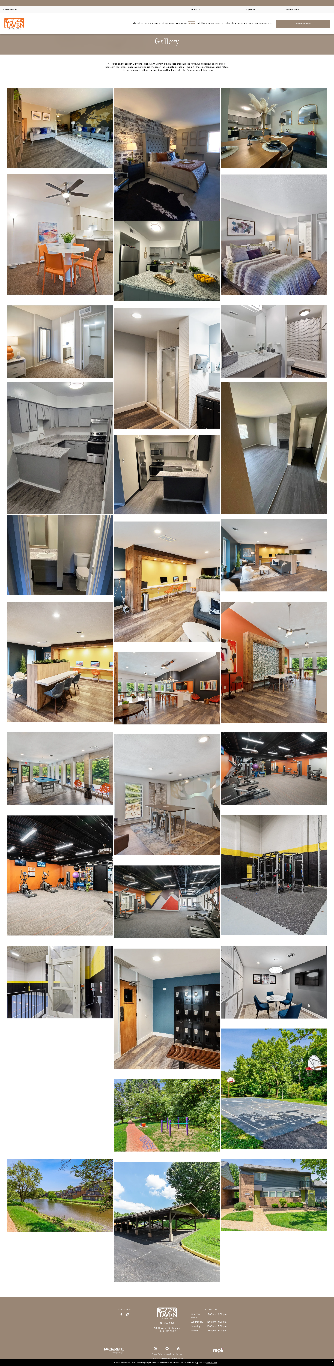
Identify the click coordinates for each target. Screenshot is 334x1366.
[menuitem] (139, 23)
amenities (141, 66)
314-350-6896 (10, 9)
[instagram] (128, 1315)
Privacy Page (211, 1362)
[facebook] (121, 1315)
